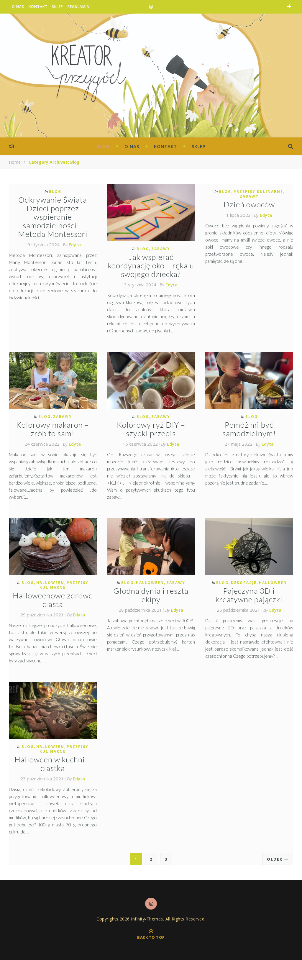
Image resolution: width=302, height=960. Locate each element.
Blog (103, 146)
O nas (18, 6)
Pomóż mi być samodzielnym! (249, 429)
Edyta (75, 244)
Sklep (57, 6)
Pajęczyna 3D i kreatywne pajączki (249, 595)
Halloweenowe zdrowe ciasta (53, 600)
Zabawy (160, 248)
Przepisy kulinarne (258, 191)
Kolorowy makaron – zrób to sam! (52, 429)
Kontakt (38, 6)
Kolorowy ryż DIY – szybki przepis (151, 429)
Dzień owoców (249, 204)
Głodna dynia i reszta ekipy (150, 595)
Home (15, 162)
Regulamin (79, 6)
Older (275, 859)
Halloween (50, 582)
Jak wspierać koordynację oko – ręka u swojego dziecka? (151, 265)
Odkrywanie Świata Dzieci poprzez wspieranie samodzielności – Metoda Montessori (53, 217)
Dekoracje (244, 582)
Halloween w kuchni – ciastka (52, 764)
